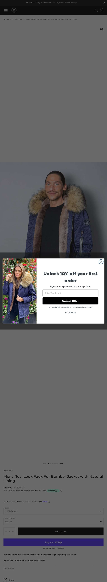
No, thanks (70, 312)
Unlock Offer (70, 301)
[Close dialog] (101, 261)
